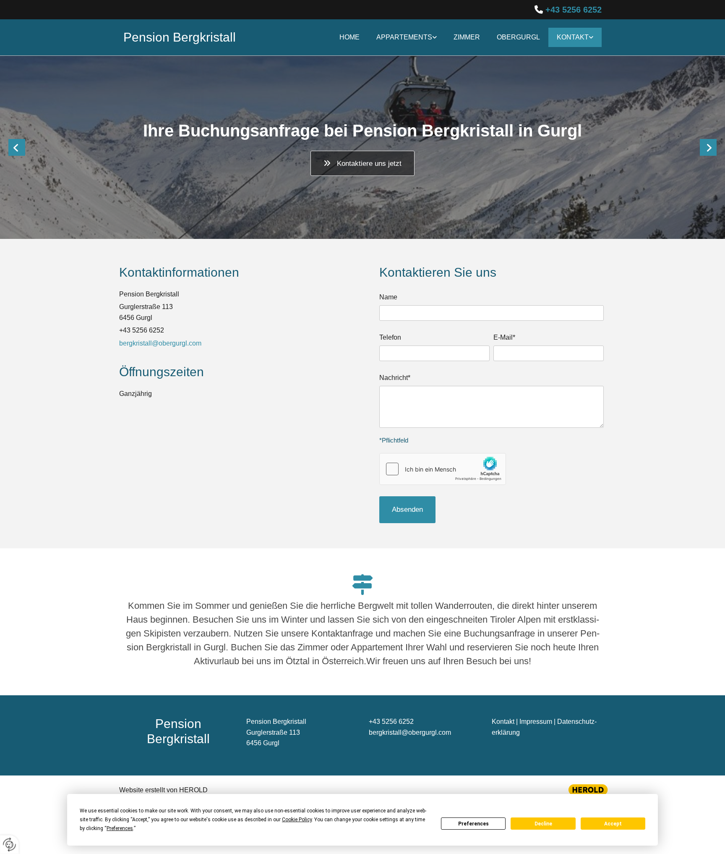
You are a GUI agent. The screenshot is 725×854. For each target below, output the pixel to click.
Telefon (390, 337)
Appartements (404, 37)
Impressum (535, 721)
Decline (543, 824)
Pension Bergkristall (179, 37)
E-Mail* (504, 337)
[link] (406, 37)
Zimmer (467, 37)
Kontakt (573, 37)
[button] (362, 163)
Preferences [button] (120, 828)
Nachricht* (394, 377)
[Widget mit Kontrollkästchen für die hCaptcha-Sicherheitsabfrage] (442, 469)
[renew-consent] (9, 844)
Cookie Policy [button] (297, 820)
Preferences (473, 824)
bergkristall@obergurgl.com (160, 343)
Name (388, 297)
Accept (613, 824)
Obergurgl (518, 37)
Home (349, 37)
